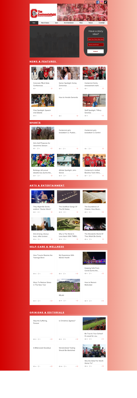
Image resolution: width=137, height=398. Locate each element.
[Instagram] (101, 2)
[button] (54, 41)
